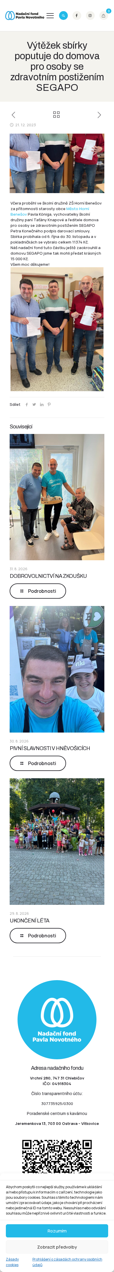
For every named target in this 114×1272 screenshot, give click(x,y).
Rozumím (57, 1231)
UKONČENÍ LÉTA (29, 921)
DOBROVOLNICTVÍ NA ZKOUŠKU (48, 576)
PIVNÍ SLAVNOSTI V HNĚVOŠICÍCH (50, 748)
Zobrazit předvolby (57, 1247)
